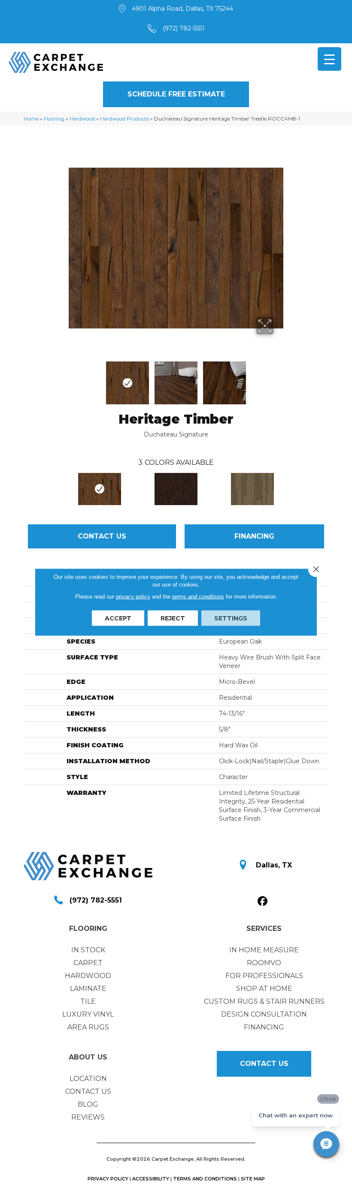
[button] (176, 94)
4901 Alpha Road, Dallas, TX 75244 (182, 8)
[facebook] (263, 901)
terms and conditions (198, 596)
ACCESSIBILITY (150, 1179)
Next (279, 378)
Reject (173, 618)
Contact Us (102, 536)
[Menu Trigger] (329, 59)
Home (31, 118)
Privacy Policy (108, 1179)
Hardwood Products (124, 118)
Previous (73, 378)
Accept (118, 618)
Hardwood (82, 118)
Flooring (54, 118)
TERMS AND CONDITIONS (205, 1179)
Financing (254, 536)
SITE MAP (253, 1179)
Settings (230, 618)
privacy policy (133, 596)
